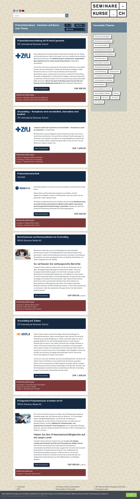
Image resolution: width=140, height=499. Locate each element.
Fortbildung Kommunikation (103, 76)
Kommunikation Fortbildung (103, 80)
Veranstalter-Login (101, 489)
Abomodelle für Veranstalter (66, 489)
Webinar (116, 93)
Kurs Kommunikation (101, 45)
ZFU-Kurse (115, 97)
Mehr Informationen (41, 89)
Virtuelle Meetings (100, 71)
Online (97, 97)
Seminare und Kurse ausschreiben (68, 487)
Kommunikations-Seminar (103, 89)
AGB (18, 489)
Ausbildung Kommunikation (103, 50)
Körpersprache (114, 71)
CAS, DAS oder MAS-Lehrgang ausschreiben (110, 487)
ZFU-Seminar (99, 102)
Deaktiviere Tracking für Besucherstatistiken (32, 496)
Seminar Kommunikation (102, 36)
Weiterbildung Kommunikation (104, 54)
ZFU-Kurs (105, 97)
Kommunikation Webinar (102, 93)
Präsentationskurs (100, 58)
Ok (131, 495)
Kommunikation (100, 84)
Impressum (21, 487)
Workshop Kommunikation (103, 41)
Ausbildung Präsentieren (102, 67)
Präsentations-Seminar (102, 63)
